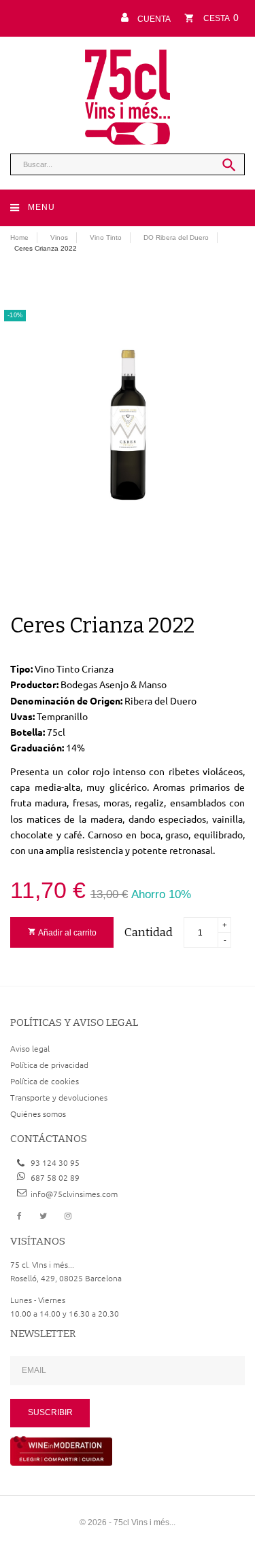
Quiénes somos (38, 1113)
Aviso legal (30, 1048)
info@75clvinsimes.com (74, 1193)
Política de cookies (44, 1080)
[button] (143, 17)
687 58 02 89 (55, 1177)
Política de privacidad (49, 1064)
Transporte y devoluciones (58, 1097)
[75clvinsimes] (127, 97)
